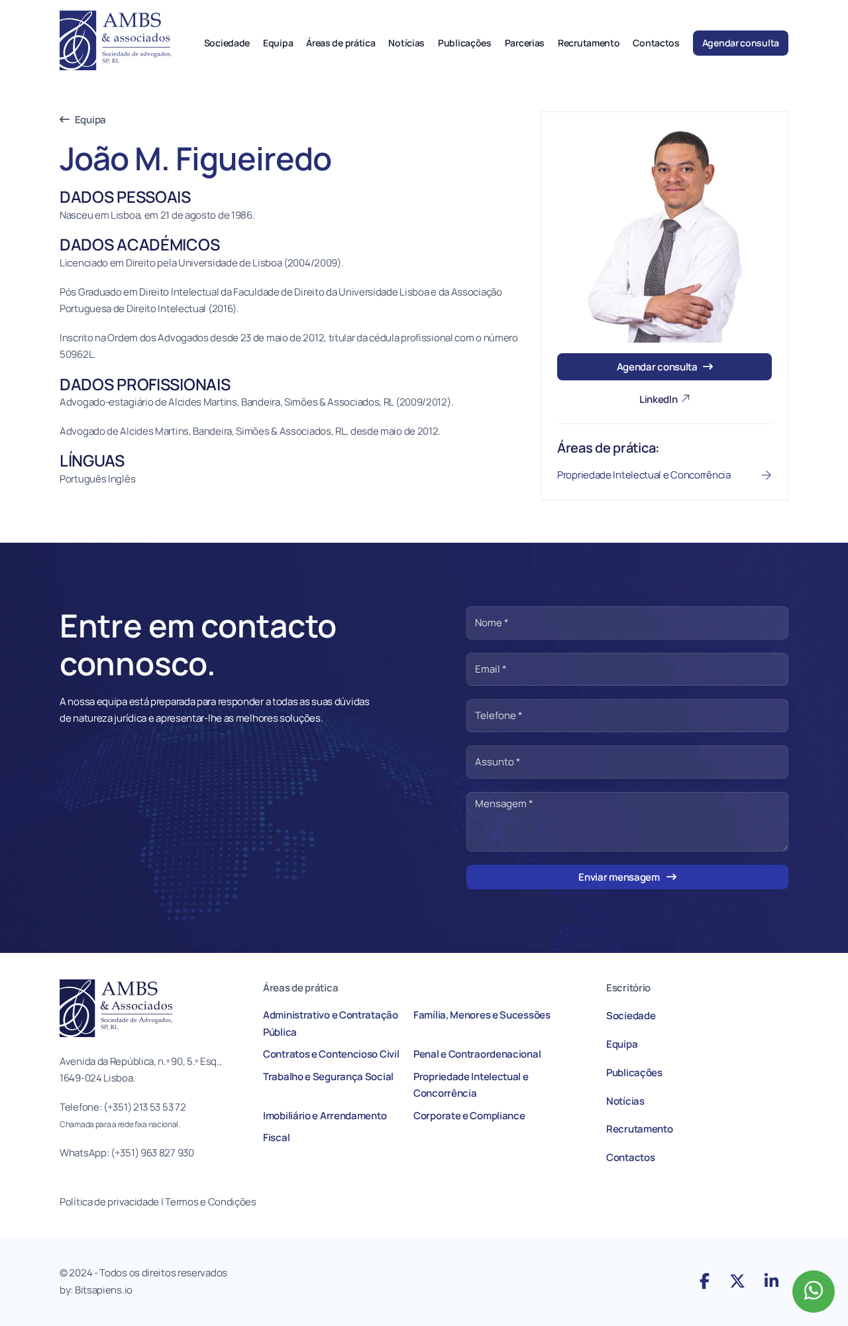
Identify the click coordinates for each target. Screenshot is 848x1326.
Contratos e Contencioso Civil (331, 1054)
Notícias (406, 42)
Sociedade (227, 42)
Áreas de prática (340, 42)
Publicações (465, 42)
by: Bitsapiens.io (96, 1290)
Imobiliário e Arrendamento (324, 1116)
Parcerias (525, 42)
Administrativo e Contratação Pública (330, 1023)
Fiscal (276, 1137)
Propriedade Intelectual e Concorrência (471, 1085)
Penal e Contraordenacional (477, 1054)
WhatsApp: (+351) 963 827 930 (127, 1153)
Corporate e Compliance (469, 1116)
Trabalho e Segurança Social (328, 1076)
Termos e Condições (211, 1202)
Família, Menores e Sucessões (482, 1015)
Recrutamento (588, 42)
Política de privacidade (109, 1202)
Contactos (656, 42)
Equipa (278, 42)
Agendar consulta (740, 42)
